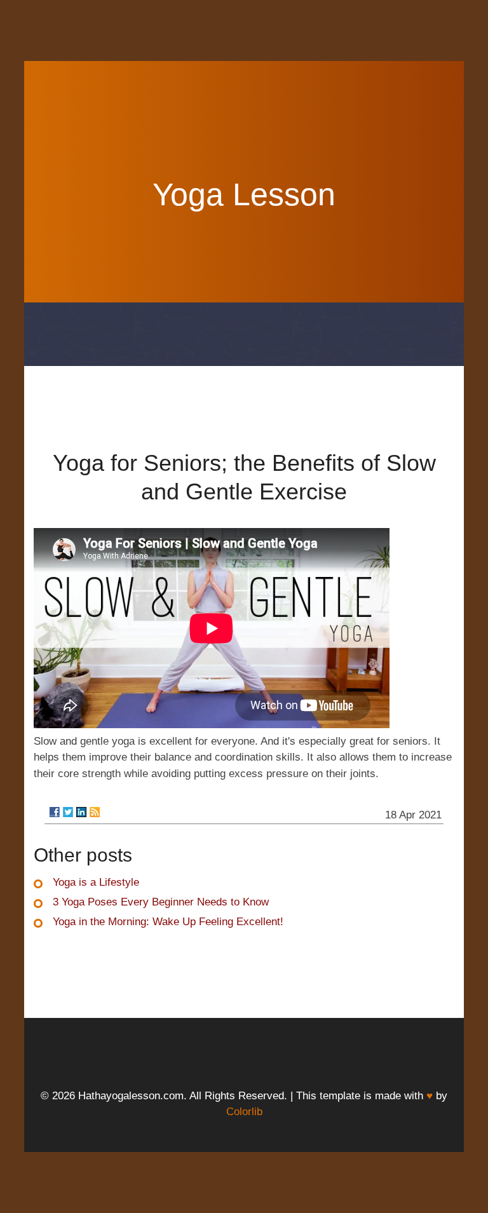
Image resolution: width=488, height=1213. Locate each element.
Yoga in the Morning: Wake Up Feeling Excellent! (168, 922)
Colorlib (244, 1112)
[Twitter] (68, 812)
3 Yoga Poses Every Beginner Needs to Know (161, 902)
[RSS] (95, 812)
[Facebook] (55, 812)
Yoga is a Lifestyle (96, 882)
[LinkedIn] (81, 812)
